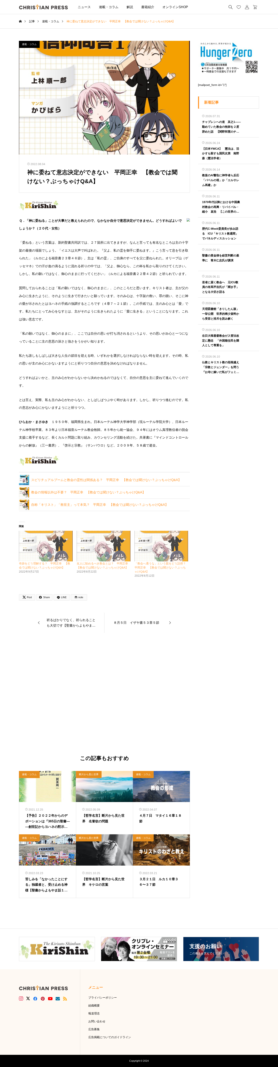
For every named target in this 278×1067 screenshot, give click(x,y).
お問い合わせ (96, 1021)
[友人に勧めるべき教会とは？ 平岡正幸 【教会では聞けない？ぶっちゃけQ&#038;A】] (103, 546)
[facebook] (35, 998)
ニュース (84, 7)
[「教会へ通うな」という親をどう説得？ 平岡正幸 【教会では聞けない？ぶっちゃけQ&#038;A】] (161, 546)
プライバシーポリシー (102, 997)
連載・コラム (108, 7)
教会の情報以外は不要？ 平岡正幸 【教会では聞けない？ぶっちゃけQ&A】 (88, 492)
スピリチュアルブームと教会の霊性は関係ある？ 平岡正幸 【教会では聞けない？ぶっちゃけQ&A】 (106, 480)
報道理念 (94, 1013)
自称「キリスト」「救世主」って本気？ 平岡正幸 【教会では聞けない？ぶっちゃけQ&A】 (99, 504)
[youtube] (50, 998)
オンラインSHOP (175, 7)
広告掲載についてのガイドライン (109, 1037)
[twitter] (28, 998)
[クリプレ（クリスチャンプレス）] (43, 7)
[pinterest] (42, 998)
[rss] (65, 999)
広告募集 (94, 1029)
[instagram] (21, 998)
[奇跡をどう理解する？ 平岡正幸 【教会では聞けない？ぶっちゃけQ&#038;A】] (46, 546)
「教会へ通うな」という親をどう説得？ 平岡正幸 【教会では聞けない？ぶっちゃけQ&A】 (162, 567)
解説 (130, 7)
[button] (198, 7)
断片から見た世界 (89, 774)
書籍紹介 (147, 7)
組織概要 (94, 1005)
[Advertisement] (104, 694)
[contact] (58, 999)
